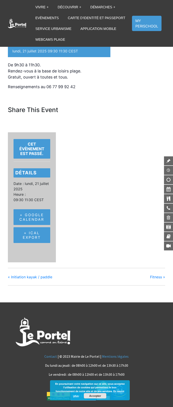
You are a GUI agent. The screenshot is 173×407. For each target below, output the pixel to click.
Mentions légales (115, 356)
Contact (50, 356)
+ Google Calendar (31, 217)
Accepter (95, 396)
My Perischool (146, 23)
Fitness (157, 277)
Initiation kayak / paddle (30, 277)
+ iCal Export (32, 235)
